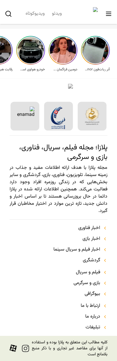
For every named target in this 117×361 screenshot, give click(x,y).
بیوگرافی (92, 294)
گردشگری (91, 260)
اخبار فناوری (89, 228)
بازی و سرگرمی (87, 283)
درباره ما (92, 316)
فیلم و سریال (88, 272)
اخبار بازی (91, 238)
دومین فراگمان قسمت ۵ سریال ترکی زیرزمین (64, 69)
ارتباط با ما (90, 306)
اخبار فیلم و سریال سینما (76, 249)
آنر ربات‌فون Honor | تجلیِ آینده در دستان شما (97, 69)
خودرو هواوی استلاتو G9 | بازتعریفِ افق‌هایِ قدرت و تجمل (32, 69)
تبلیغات (93, 327)
